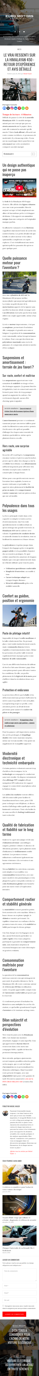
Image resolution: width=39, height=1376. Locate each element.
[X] (8, 108)
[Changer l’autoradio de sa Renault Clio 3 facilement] (19, 1236)
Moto (19, 49)
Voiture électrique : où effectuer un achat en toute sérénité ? (19, 1365)
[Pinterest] (19, 108)
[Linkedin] (15, 108)
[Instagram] (12, 108)
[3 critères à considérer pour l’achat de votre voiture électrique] (19, 1175)
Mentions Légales (10, 39)
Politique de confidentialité (25, 39)
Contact (19, 41)
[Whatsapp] (23, 108)
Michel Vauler (27, 74)
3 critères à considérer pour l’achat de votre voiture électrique (19, 1336)
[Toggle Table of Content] (32, 154)
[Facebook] (4, 108)
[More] (26, 108)
